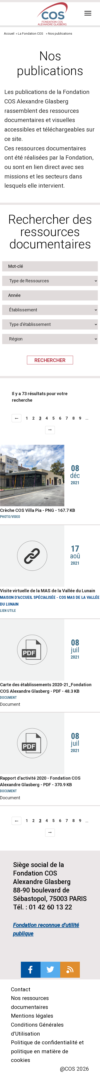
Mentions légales (32, 1016)
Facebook (31, 970)
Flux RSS (70, 970)
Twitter (50, 970)
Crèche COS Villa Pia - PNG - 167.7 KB (37, 510)
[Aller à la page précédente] (16, 418)
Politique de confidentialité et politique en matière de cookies (47, 1051)
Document (10, 704)
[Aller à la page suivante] (50, 430)
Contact (20, 989)
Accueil (9, 33)
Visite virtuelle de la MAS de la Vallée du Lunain (47, 590)
